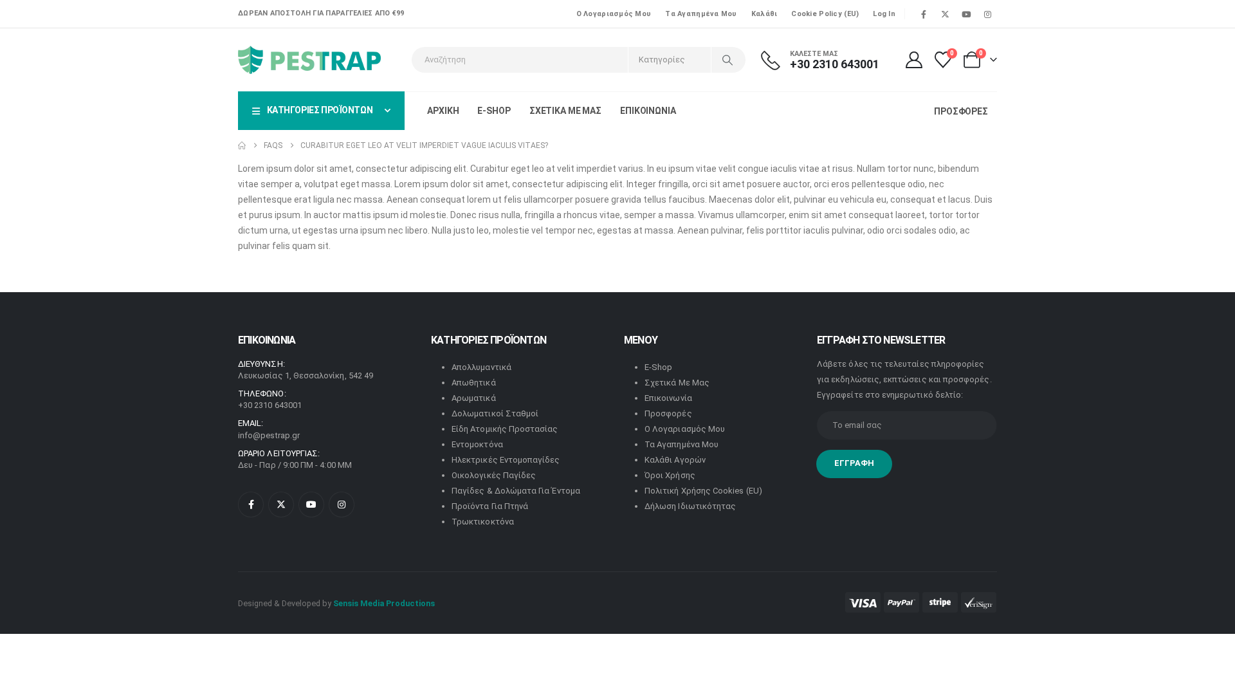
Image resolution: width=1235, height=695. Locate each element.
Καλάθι (764, 14)
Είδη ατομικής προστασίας (505, 429)
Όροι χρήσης (670, 475)
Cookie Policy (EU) (825, 14)
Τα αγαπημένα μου (700, 14)
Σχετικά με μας (677, 382)
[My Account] (914, 59)
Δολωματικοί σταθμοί (495, 413)
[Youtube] (966, 14)
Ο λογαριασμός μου (614, 14)
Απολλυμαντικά (481, 367)
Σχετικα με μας (565, 111)
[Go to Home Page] (242, 145)
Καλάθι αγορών (675, 460)
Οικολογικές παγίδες (494, 475)
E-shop (658, 367)
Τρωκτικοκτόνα (483, 521)
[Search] (727, 60)
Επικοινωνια (648, 111)
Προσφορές (668, 413)
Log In (884, 14)
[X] (945, 14)
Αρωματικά (474, 398)
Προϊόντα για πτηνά (490, 506)
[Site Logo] (309, 60)
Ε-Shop (493, 111)
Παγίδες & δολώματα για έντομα (516, 491)
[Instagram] (987, 14)
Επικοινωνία (668, 398)
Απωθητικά (474, 382)
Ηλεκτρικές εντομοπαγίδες (506, 460)
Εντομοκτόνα (477, 444)
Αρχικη (443, 111)
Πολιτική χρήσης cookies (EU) (703, 491)
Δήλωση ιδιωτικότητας (690, 506)
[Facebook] (924, 14)
